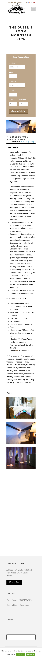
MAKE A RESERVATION (18, 2)
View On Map (14, 582)
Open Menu (33, 9)
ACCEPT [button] (20, 654)
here (17, 351)
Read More (30, 654)
